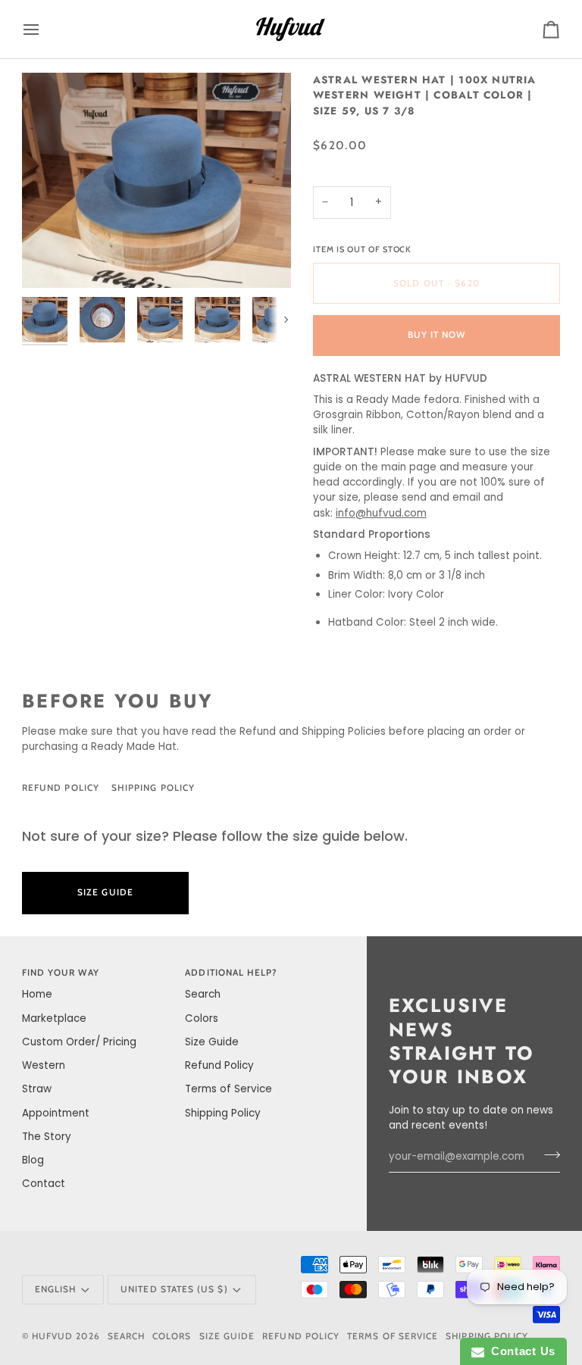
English (55, 1289)
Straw (37, 1089)
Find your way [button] (60, 972)
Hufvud (52, 1336)
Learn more (264, 892)
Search (203, 994)
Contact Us (519, 1351)
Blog (33, 1160)
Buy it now (437, 335)
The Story (46, 1136)
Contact (43, 1183)
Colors (201, 1018)
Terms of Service (228, 1089)
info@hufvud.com (381, 513)
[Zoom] (156, 180)
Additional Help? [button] (231, 972)
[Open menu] (44, 29)
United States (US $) (173, 1289)
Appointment (55, 1113)
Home (37, 994)
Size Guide (267, 787)
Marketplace (54, 1018)
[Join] (547, 1155)
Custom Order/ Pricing (79, 1042)
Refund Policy (60, 787)
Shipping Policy (153, 787)
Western (43, 1065)
